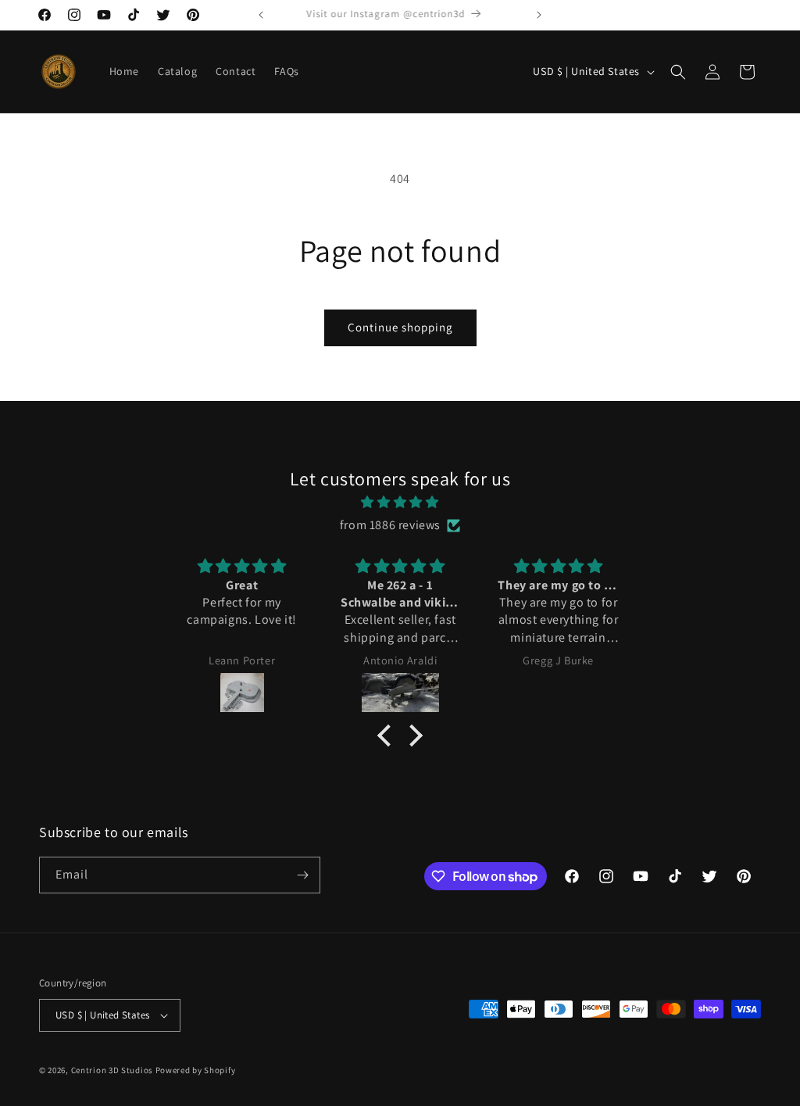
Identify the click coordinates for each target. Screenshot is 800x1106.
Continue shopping (400, 327)
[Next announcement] (539, 15)
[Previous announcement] (261, 15)
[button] (678, 72)
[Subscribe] (302, 875)
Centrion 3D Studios (112, 1070)
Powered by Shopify (195, 1070)
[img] (400, 502)
